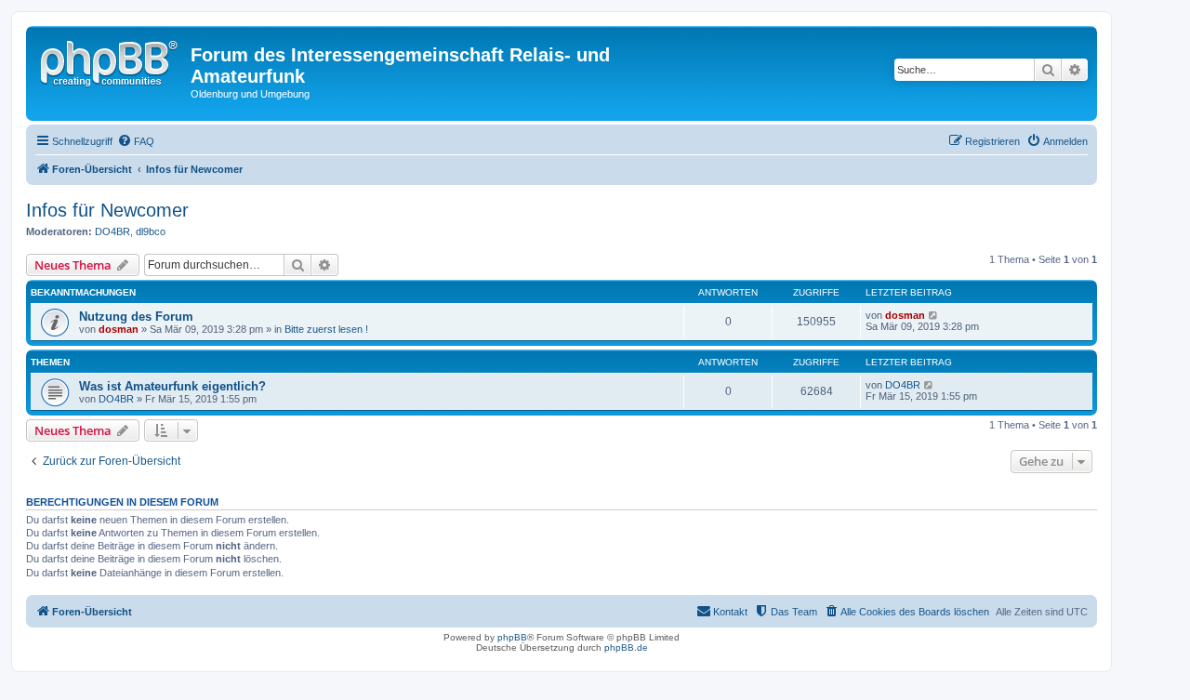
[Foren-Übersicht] (111, 60)
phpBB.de (626, 647)
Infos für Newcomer (107, 210)
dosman (119, 329)
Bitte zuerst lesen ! (326, 329)
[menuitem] (135, 141)
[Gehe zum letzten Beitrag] (934, 315)
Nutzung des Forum (136, 317)
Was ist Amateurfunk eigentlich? (172, 386)
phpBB (512, 637)
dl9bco (150, 231)
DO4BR (112, 231)
